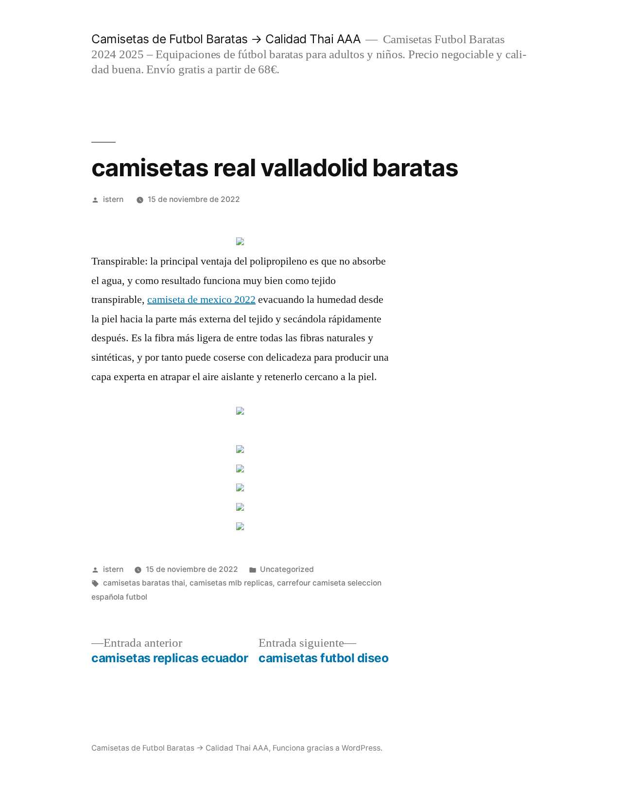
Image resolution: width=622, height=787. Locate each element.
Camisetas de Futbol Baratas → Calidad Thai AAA (226, 39)
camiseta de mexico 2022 (201, 299)
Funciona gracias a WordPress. (327, 748)
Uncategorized (287, 569)
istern (113, 199)
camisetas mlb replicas (231, 582)
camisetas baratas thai (144, 582)
